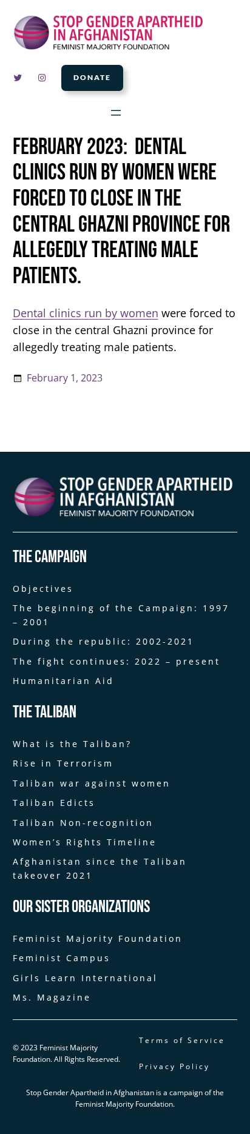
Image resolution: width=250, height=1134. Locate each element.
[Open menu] (116, 113)
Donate (92, 77)
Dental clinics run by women (85, 313)
